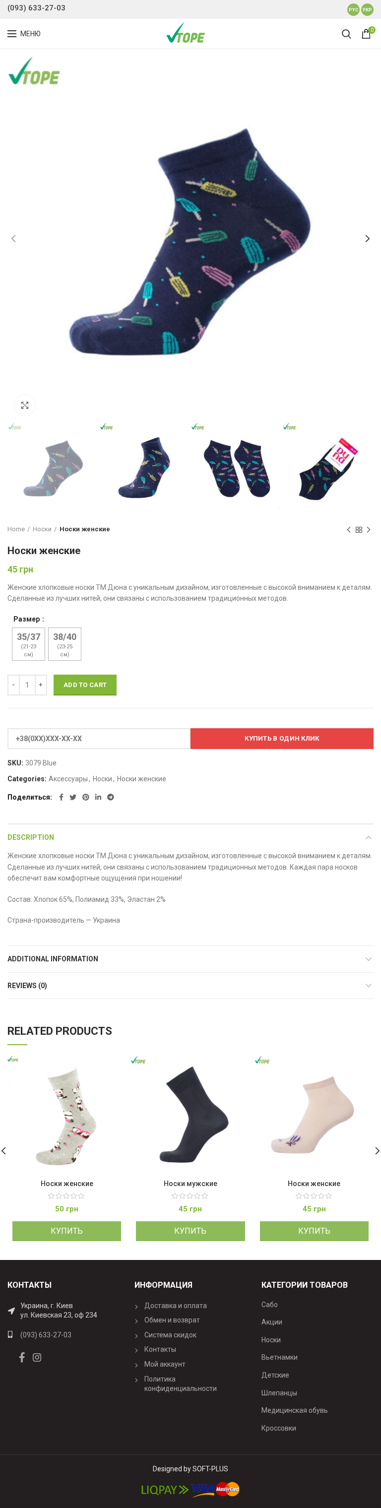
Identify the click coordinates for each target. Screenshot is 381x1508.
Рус (353, 9)
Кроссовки (278, 1428)
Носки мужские (190, 1184)
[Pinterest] (85, 797)
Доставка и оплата (175, 1306)
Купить (67, 1231)
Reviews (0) (27, 986)
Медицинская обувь (294, 1410)
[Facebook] (61, 797)
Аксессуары (68, 779)
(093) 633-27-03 (36, 7)
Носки (42, 529)
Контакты (160, 1349)
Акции (271, 1322)
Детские (275, 1375)
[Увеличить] (25, 405)
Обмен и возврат (172, 1320)
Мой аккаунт (165, 1364)
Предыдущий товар (349, 530)
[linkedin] (98, 797)
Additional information (52, 959)
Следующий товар (369, 530)
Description (30, 837)
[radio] (28, 644)
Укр (367, 9)
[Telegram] (110, 797)
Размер (27, 619)
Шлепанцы (279, 1393)
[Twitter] (72, 797)
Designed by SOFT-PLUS (190, 1469)
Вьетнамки (279, 1357)
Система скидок (170, 1335)
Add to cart (85, 685)
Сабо (269, 1305)
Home (16, 529)
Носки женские (85, 529)
